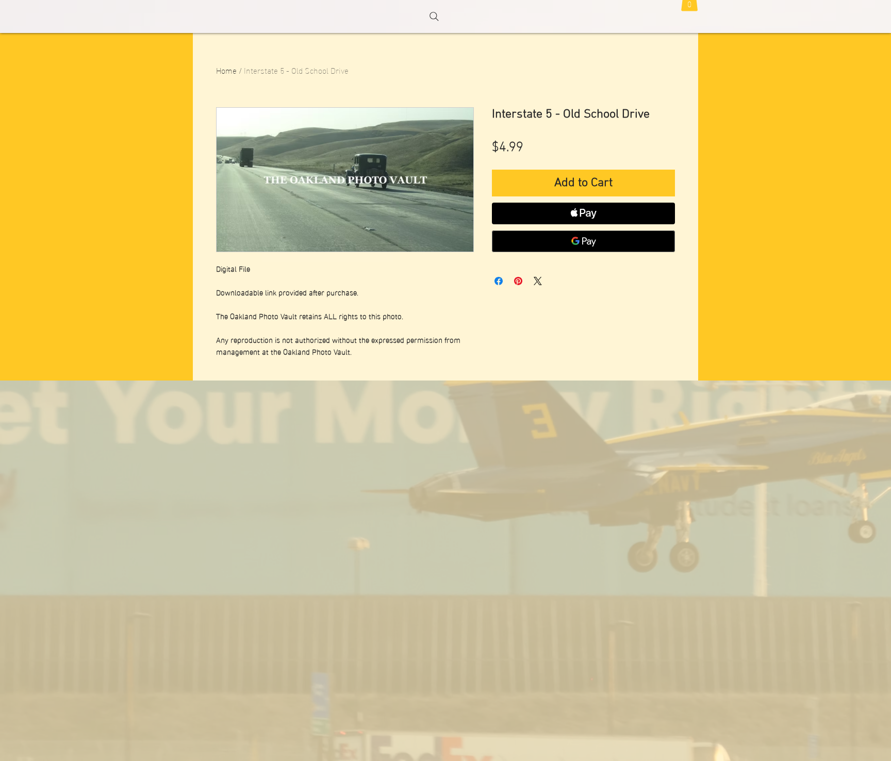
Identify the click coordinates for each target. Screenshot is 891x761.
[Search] (434, 16)
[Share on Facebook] (498, 281)
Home (226, 69)
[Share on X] (538, 281)
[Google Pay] (583, 241)
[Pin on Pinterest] (518, 281)
